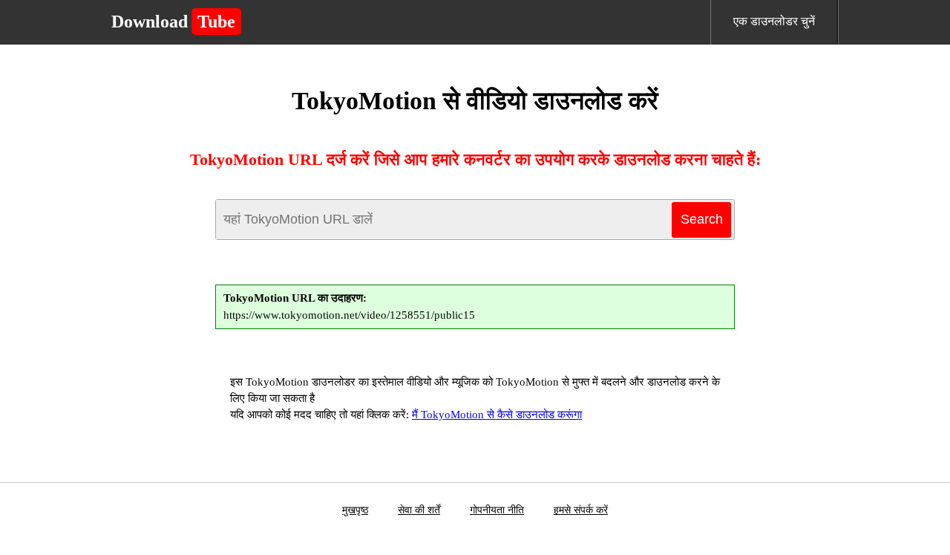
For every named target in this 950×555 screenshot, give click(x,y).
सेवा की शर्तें (419, 510)
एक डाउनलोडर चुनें (774, 21)
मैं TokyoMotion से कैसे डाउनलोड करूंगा (497, 415)
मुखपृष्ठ (355, 510)
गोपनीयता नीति (497, 510)
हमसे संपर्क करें (581, 510)
